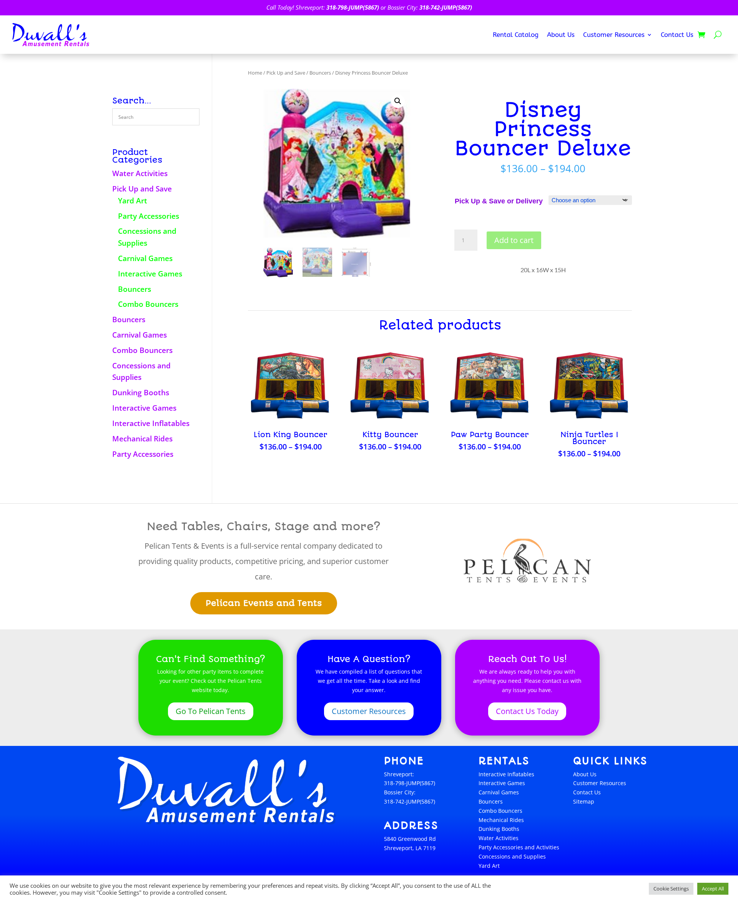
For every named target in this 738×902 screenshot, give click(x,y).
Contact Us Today (527, 711)
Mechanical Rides (142, 439)
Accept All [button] (713, 888)
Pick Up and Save (142, 189)
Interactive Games (150, 274)
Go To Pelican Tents (211, 711)
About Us (561, 35)
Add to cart (514, 240)
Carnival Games (145, 258)
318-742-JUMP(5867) (445, 7)
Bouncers (134, 289)
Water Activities (140, 173)
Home (255, 72)
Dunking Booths (140, 393)
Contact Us (677, 35)
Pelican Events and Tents (264, 603)
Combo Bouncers (148, 304)
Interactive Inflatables (150, 423)
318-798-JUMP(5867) (353, 7)
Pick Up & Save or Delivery (499, 201)
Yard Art (132, 201)
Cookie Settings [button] (671, 888)
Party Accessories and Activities (519, 847)
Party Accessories (148, 216)
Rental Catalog (516, 35)
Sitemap (583, 801)
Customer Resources (614, 35)
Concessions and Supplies (512, 856)
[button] (398, 101)
